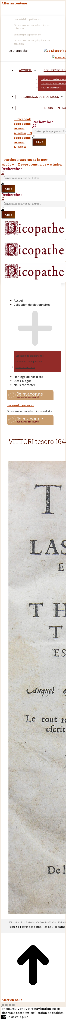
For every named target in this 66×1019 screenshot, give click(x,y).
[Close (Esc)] (2, 1005)
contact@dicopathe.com (27, 19)
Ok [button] (3, 1017)
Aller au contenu (14, 3)
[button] (31, 295)
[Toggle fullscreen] (9, 1005)
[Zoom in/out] (13, 1005)
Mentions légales (48, 922)
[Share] (6, 1005)
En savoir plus (17, 1017)
